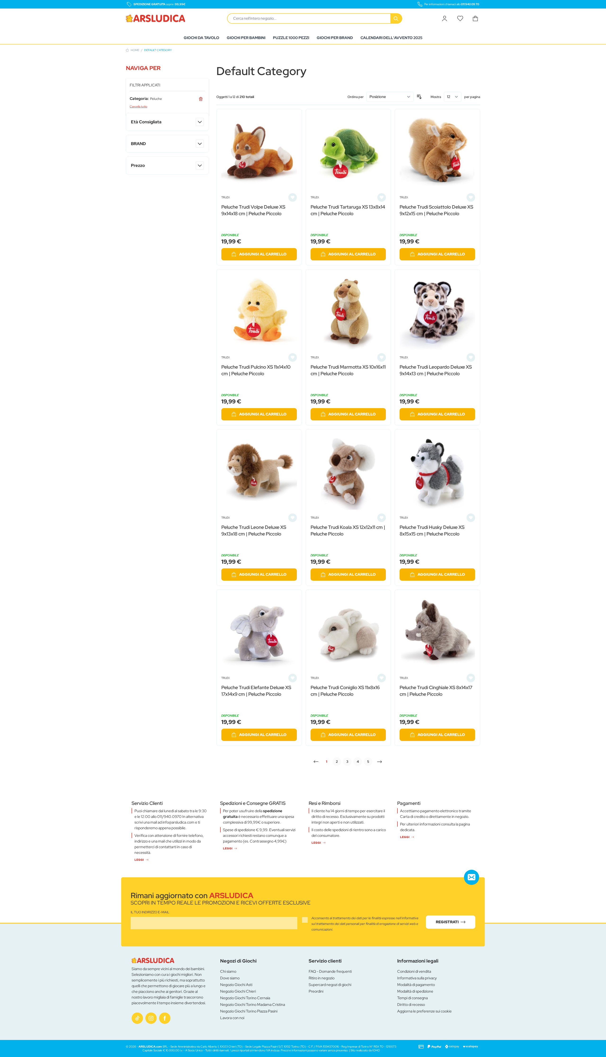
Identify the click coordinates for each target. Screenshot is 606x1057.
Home (135, 50)
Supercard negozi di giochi (330, 984)
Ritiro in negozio (321, 978)
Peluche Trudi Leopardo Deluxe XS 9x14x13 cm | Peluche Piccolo (436, 370)
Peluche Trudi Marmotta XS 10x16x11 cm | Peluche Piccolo (348, 370)
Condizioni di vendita (414, 971)
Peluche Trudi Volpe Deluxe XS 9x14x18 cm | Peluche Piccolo (253, 210)
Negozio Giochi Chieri (238, 991)
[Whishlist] (460, 18)
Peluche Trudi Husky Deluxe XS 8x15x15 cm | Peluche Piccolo (432, 530)
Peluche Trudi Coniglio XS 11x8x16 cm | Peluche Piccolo (345, 690)
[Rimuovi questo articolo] (200, 98)
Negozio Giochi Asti (236, 984)
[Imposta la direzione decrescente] (419, 97)
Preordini (316, 991)
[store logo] (155, 18)
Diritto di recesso (411, 1004)
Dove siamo (230, 978)
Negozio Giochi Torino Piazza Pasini (248, 1011)
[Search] (396, 18)
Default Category (158, 50)
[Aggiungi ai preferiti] (292, 197)
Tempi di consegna (412, 997)
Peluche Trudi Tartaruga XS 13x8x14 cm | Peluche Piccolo (348, 210)
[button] (167, 68)
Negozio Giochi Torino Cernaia (245, 997)
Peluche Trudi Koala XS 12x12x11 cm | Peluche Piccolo (348, 530)
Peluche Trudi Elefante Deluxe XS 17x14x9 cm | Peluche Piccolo (256, 690)
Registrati (447, 921)
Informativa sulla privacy (417, 978)
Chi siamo (228, 971)
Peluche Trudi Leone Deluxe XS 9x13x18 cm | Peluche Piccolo (253, 530)
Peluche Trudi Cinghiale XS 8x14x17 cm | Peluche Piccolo (436, 690)
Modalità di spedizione (415, 991)
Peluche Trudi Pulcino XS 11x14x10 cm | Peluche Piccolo (255, 370)
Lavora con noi (232, 1017)
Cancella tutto (138, 106)
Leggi (139, 860)
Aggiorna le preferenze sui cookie (424, 1011)
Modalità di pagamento (416, 984)
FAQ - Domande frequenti (330, 971)
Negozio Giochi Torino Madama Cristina (252, 1004)
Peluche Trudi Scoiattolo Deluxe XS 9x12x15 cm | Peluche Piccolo (436, 210)
